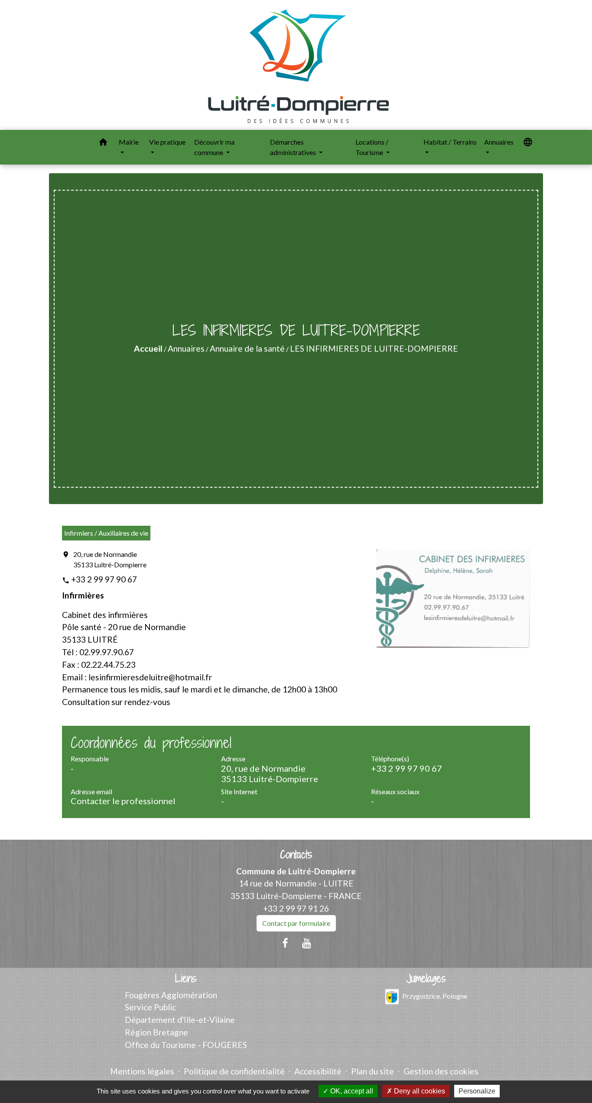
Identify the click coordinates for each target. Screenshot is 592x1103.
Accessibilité (318, 1071)
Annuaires (186, 348)
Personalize (477, 1091)
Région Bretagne (156, 1032)
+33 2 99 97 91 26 (296, 908)
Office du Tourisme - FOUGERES (186, 1045)
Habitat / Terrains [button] (450, 142)
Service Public (150, 1007)
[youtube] (307, 943)
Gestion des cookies (440, 1071)
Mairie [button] (129, 142)
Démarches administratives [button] (293, 147)
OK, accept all (351, 1091)
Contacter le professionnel (123, 801)
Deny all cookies (418, 1091)
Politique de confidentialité (234, 1071)
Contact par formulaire (296, 923)
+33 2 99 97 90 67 (104, 579)
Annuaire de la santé (247, 348)
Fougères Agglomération (171, 995)
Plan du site (372, 1071)
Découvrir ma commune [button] (214, 147)
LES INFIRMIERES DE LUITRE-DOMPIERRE (374, 348)
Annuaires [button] (499, 142)
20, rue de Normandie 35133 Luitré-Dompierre (109, 559)
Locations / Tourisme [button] (371, 147)
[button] (103, 143)
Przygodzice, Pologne (434, 995)
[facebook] (285, 943)
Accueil (148, 348)
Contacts (296, 854)
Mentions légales (142, 1071)
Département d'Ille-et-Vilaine (180, 1020)
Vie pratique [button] (167, 142)
